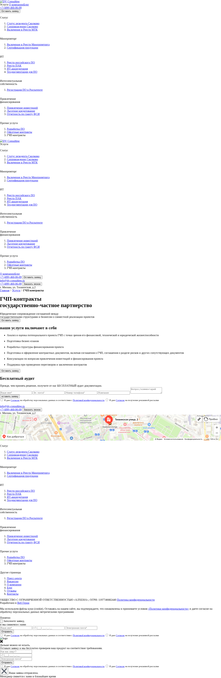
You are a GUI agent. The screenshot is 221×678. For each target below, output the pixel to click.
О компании (16, 4)
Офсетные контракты (19, 132)
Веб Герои (23, 602)
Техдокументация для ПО (22, 71)
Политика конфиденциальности (136, 599)
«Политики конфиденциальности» (168, 608)
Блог (26, 4)
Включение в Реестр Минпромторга (28, 44)
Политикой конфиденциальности (88, 400)
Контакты (12, 593)
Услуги (16, 290)
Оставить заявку (10, 11)
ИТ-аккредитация (17, 68)
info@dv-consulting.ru (12, 280)
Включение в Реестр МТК (22, 29)
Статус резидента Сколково (23, 23)
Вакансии (12, 581)
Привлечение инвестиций (22, 107)
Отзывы (11, 590)
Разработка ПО (16, 128)
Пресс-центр (14, 578)
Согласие (15, 400)
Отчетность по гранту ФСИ (23, 114)
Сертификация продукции (22, 47)
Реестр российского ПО (21, 62)
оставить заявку (9, 396)
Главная (4, 290)
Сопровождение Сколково (22, 26)
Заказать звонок (32, 284)
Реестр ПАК (14, 65)
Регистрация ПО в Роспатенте (25, 89)
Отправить (6, 662)
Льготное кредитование (21, 110)
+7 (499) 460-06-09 (11, 7)
